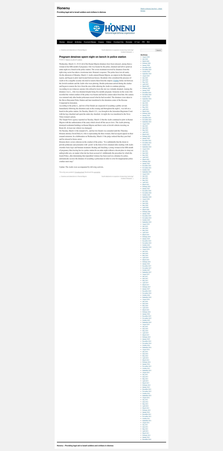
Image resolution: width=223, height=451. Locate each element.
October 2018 (146, 245)
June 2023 (145, 128)
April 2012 (145, 406)
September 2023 (146, 122)
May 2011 (145, 429)
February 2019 (146, 237)
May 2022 (145, 155)
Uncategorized (79, 172)
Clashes (116, 80)
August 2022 (146, 149)
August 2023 (146, 124)
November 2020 (146, 193)
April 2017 (145, 282)
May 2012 (145, 404)
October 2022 (146, 145)
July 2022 (145, 151)
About (69, 42)
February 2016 (146, 312)
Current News (90, 42)
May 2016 (145, 305)
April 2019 (145, 232)
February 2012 (146, 410)
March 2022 (145, 159)
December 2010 (146, 439)
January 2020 (146, 214)
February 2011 (146, 435)
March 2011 (145, 433)
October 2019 (146, 220)
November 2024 (146, 94)
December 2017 (146, 266)
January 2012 (146, 412)
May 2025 (145, 82)
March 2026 (145, 61)
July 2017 (145, 276)
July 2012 (145, 400)
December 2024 (146, 92)
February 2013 (146, 385)
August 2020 (146, 199)
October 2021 (146, 170)
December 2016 (146, 291)
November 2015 (146, 318)
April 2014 (145, 358)
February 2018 (146, 262)
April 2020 (145, 207)
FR (143, 42)
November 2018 (146, 243)
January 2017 (146, 289)
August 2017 (146, 274)
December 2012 (146, 389)
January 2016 (146, 314)
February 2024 (146, 113)
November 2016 (146, 293)
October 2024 (146, 97)
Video (108, 42)
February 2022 (146, 161)
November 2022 (146, 142)
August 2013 (146, 372)
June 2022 (145, 153)
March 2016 (145, 310)
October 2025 (146, 71)
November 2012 (146, 391)
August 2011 (146, 422)
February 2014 (146, 362)
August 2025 (146, 76)
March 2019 (145, 234)
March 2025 (145, 86)
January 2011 (146, 437)
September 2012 (146, 395)
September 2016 (146, 297)
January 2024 (146, 115)
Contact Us (118, 42)
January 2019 (146, 239)
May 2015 (145, 331)
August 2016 (146, 299)
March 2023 (145, 134)
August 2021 (146, 174)
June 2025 (145, 80)
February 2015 (146, 337)
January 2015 (146, 339)
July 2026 (145, 59)
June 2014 (145, 354)
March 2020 (145, 209)
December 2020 (146, 191)
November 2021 (146, 168)
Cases (101, 42)
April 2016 (145, 308)
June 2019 (145, 228)
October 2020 (146, 195)
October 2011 (146, 418)
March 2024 (145, 111)
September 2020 (146, 197)
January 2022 (146, 163)
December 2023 (146, 117)
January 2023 (146, 138)
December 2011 (146, 414)
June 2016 (145, 303)
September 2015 (146, 322)
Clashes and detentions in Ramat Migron (73, 50)
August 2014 (146, 349)
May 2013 (145, 379)
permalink (97, 172)
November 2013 (146, 366)
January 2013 (146, 387)
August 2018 (146, 249)
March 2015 (145, 335)
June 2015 (145, 328)
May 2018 (145, 255)
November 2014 (146, 343)
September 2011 (146, 420)
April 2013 (145, 381)
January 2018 (146, 264)
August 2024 (146, 101)
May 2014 (145, 356)
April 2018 (145, 257)
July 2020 (145, 201)
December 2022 (146, 140)
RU (148, 42)
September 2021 (146, 172)
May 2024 (145, 107)
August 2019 (146, 224)
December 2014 (146, 341)
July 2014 (145, 351)
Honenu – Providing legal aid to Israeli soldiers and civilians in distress (85, 445)
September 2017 (146, 272)
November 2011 (146, 416)
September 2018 (146, 247)
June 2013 (145, 377)
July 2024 (145, 103)
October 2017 (146, 270)
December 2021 (146, 165)
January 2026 (146, 65)
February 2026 (146, 63)
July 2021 (145, 176)
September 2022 (146, 147)
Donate (129, 42)
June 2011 (145, 427)
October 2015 (146, 320)
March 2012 (145, 408)
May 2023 (145, 130)
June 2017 (145, 278)
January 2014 (146, 364)
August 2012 (146, 397)
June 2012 (145, 402)
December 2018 (146, 241)
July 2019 (145, 226)
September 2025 (146, 74)
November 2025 (146, 69)
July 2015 (145, 326)
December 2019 (146, 216)
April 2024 (145, 109)
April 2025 (145, 84)
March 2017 (145, 285)
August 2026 (146, 57)
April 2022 (145, 157)
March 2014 (145, 360)
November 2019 (146, 218)
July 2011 (145, 425)
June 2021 (145, 178)
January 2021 (146, 188)
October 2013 (146, 368)
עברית (137, 42)
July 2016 (145, 301)
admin (80, 60)
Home (62, 42)
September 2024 (146, 99)
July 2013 (145, 374)
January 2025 (146, 90)
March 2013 (145, 383)
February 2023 (146, 136)
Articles (78, 42)
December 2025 (146, 67)
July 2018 (145, 251)
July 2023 (145, 126)
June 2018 (145, 253)
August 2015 (146, 324)
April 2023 (145, 132)
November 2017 (146, 268)
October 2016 (146, 295)
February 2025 (146, 88)
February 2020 (146, 211)
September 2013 (146, 370)
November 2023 (146, 119)
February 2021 (146, 186)
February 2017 (146, 287)
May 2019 (145, 230)
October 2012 (146, 393)
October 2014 (146, 345)
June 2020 (145, 203)
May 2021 (145, 180)
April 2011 (145, 431)
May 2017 (145, 280)
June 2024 (145, 105)
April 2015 (145, 333)
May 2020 (145, 205)
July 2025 (145, 78)
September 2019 (146, 222)
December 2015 (146, 316)
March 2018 (145, 260)
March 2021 (145, 184)
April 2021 (145, 182)
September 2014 (146, 347)
